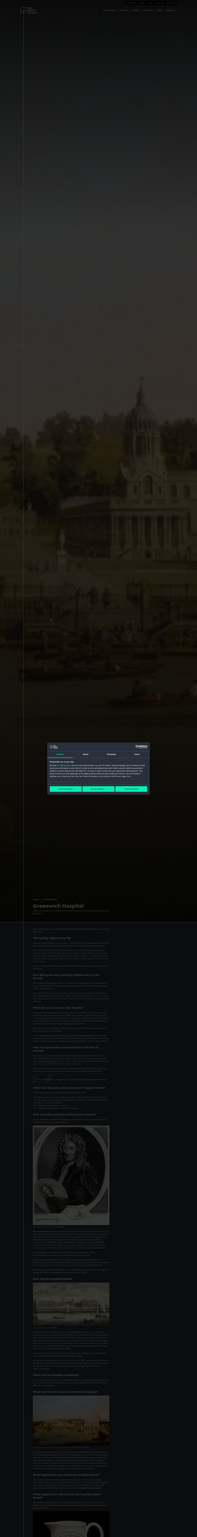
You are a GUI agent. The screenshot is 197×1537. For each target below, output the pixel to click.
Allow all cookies (131, 789)
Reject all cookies (66, 789)
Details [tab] (85, 754)
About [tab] (137, 754)
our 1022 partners (63, 765)
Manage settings (97, 789)
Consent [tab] (60, 754)
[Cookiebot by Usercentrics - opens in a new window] (137, 747)
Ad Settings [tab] (111, 754)
